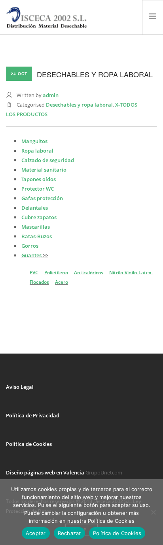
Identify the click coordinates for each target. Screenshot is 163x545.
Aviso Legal (20, 386)
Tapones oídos (38, 179)
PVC (34, 272)
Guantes (31, 255)
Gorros (29, 245)
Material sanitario (43, 169)
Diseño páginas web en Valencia (45, 472)
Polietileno (56, 272)
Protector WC (37, 188)
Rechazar (69, 533)
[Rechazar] (153, 512)
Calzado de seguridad (47, 160)
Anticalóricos (88, 272)
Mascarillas (35, 226)
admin (51, 95)
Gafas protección (42, 198)
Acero (61, 282)
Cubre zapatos (39, 217)
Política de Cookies (29, 443)
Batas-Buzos (36, 236)
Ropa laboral (37, 150)
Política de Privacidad (32, 415)
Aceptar (36, 533)
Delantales (34, 207)
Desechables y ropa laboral (79, 104)
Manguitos (34, 141)
